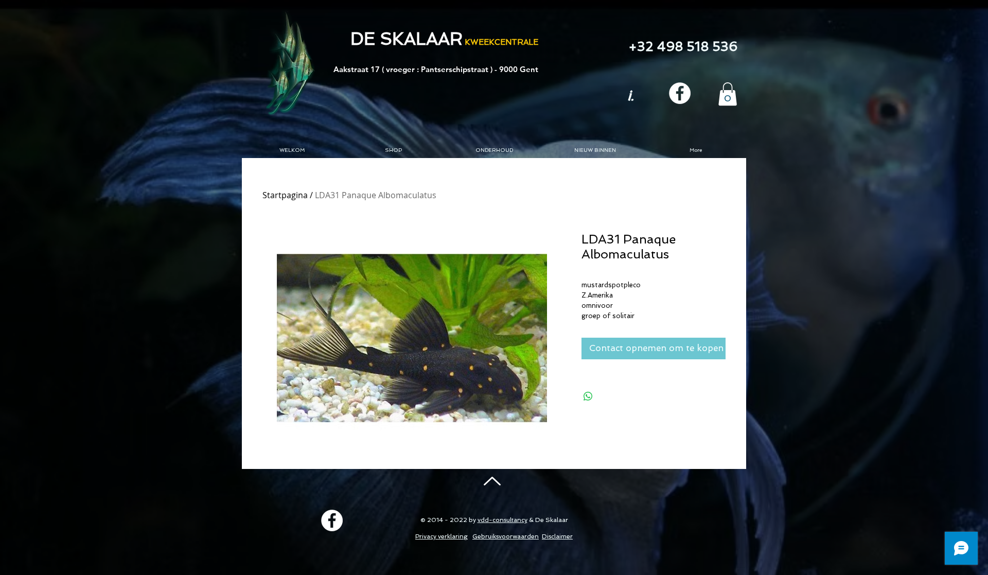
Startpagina (285, 195)
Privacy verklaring (441, 536)
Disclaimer (557, 536)
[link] (727, 94)
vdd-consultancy (502, 520)
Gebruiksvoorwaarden (505, 536)
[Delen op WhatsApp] (588, 396)
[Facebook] (680, 93)
